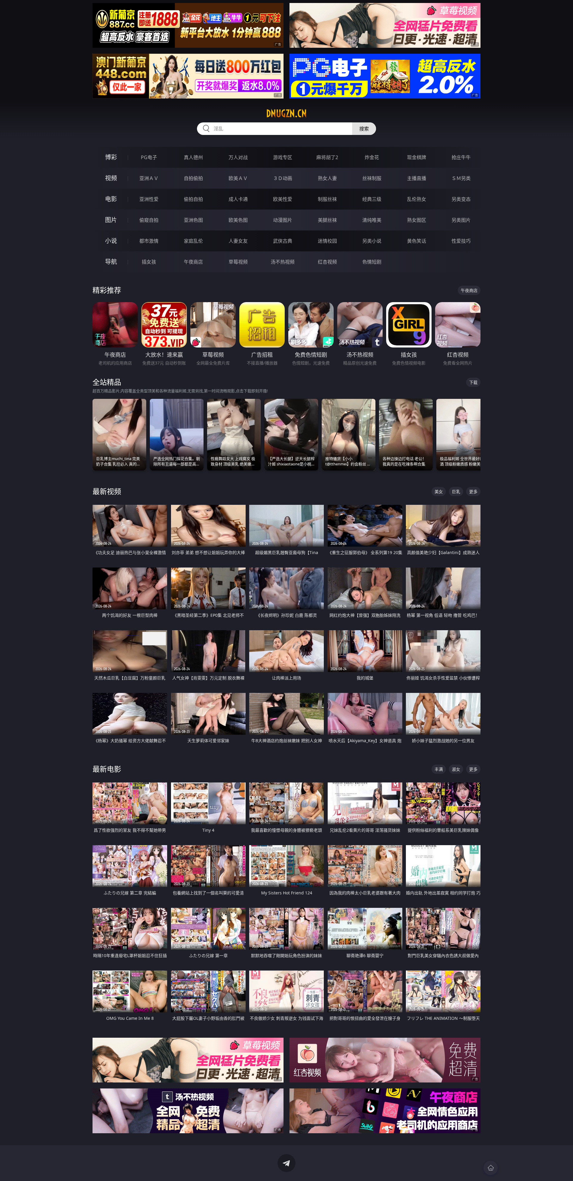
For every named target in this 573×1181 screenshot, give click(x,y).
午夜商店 (193, 262)
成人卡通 (238, 199)
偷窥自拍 (148, 220)
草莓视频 (238, 262)
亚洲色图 (193, 220)
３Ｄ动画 (282, 178)
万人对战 (238, 157)
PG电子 (149, 157)
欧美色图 (238, 220)
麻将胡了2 (327, 157)
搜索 (364, 128)
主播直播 (416, 178)
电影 (111, 199)
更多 (473, 491)
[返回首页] (490, 1168)
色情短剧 (371, 262)
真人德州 (193, 157)
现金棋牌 (416, 157)
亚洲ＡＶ (148, 178)
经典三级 (371, 199)
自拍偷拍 (193, 178)
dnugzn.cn (286, 113)
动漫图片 (282, 220)
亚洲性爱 (148, 199)
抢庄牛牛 (461, 157)
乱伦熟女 (416, 199)
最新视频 (107, 491)
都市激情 (148, 241)
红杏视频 (327, 262)
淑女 (456, 769)
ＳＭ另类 (461, 178)
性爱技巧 (461, 241)
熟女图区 (416, 220)
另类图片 (461, 220)
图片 (111, 220)
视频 (111, 178)
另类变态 (461, 199)
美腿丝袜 (327, 220)
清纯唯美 (371, 220)
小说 (111, 241)
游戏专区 (282, 157)
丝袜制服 (371, 178)
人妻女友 (238, 241)
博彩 (111, 157)
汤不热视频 (283, 262)
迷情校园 (327, 241)
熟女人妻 (327, 178)
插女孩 (149, 262)
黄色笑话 (416, 241)
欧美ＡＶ (238, 178)
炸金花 (372, 157)
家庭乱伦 (193, 241)
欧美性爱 (282, 199)
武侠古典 (282, 241)
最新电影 (107, 769)
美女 (439, 491)
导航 (111, 262)
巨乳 (456, 491)
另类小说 (371, 241)
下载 (473, 382)
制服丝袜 (327, 199)
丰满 (439, 769)
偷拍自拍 (193, 199)
